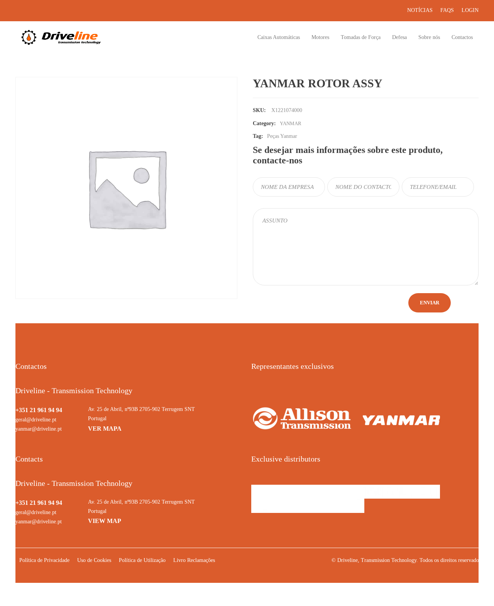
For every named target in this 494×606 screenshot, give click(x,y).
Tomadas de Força (361, 37)
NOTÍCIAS (420, 10)
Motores (320, 37)
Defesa (399, 37)
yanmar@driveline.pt (38, 429)
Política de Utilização (142, 560)
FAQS (447, 10)
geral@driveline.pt (35, 420)
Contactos (462, 37)
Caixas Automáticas (278, 37)
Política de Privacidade (44, 560)
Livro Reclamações (194, 560)
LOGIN (470, 10)
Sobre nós (429, 37)
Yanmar (290, 123)
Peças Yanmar (282, 136)
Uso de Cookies (94, 560)
